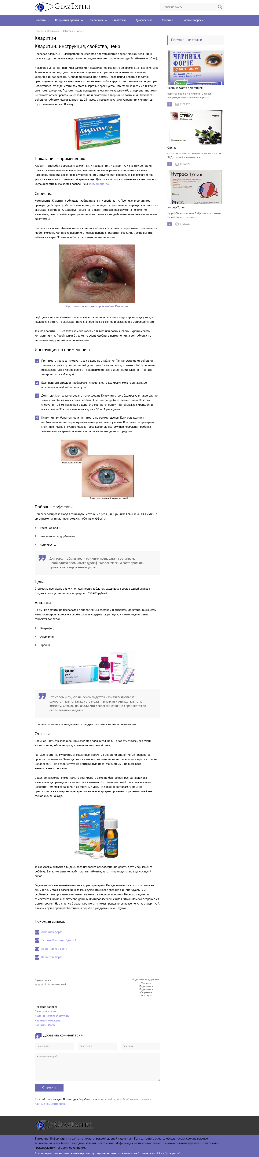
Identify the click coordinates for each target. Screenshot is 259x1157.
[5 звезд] (49, 984)
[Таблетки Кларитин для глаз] (97, 131)
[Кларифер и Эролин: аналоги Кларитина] (97, 668)
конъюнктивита (99, 184)
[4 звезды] (46, 984)
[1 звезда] (36, 984)
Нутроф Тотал (175, 207)
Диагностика (144, 20)
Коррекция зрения (67, 20)
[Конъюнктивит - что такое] (97, 469)
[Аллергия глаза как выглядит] (97, 300)
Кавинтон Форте (51, 957)
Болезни (40, 20)
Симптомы (119, 20)
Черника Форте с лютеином (185, 88)
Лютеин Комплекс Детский (58, 940)
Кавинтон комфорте (54, 948)
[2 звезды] (39, 984)
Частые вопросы (193, 20)
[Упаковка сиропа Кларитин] (97, 831)
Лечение (167, 20)
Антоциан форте (51, 932)
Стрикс (171, 147)
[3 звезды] (42, 984)
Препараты (96, 20)
